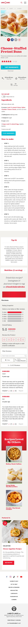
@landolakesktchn (15, 287)
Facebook (12, 39)
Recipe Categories (14, 587)
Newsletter (14, 590)
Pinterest (8, 39)
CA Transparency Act (14, 623)
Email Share (15, 39)
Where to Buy (14, 581)
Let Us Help (14, 584)
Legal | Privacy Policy (10, 616)
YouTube (21, 576)
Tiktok (14, 576)
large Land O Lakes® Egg (11, 124)
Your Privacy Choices (14, 620)
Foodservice (14, 596)
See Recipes (8, 562)
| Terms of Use (19, 616)
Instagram (10, 576)
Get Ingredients (11, 67)
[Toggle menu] (25, 3)
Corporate (14, 593)
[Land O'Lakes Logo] (5, 3)
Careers (14, 599)
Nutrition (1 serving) (13, 270)
